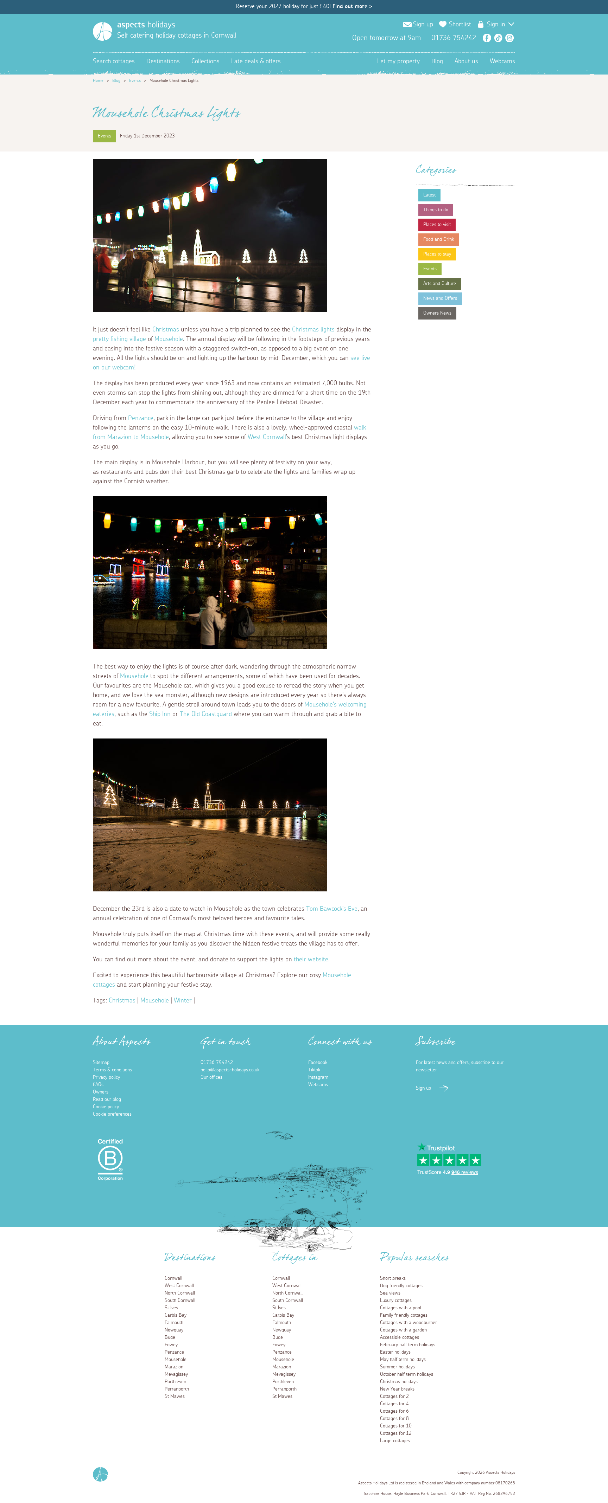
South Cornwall (180, 1300)
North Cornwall (180, 1293)
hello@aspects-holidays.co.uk (230, 1069)
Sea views (390, 1293)
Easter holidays (395, 1352)
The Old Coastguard (206, 714)
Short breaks (393, 1278)
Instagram (509, 38)
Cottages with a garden (403, 1330)
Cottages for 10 (396, 1426)
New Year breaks (397, 1389)
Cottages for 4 (394, 1403)
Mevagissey (176, 1374)
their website (311, 959)
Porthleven (175, 1381)
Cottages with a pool (400, 1307)
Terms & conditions (112, 1069)
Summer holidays (397, 1367)
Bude (170, 1337)
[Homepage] (102, 31)
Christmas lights (313, 330)
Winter (183, 1001)
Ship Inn (160, 714)
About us (466, 61)
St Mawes (175, 1396)
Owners (100, 1092)
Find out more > (352, 6)
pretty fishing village (119, 339)
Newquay (174, 1330)
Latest (429, 195)
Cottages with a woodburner (408, 1322)
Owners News (437, 313)
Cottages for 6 (394, 1411)
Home (98, 80)
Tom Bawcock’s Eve (331, 909)
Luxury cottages (396, 1300)
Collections (205, 61)
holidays (146, 25)
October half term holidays (406, 1374)
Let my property (398, 61)
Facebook (487, 38)
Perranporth (177, 1389)
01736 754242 (217, 1062)
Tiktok (314, 1069)
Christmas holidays (399, 1381)
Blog (437, 61)
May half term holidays (403, 1359)
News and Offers (440, 298)
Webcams (502, 61)
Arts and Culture (439, 283)
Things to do (435, 209)
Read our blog (107, 1099)
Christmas (165, 330)
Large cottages (395, 1440)
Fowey (171, 1344)
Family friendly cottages (404, 1315)
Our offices (211, 1077)
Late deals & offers (256, 61)
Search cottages (114, 61)
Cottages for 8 (394, 1418)
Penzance (140, 418)
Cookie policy (106, 1106)
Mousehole (168, 339)
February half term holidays (407, 1344)
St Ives (171, 1307)
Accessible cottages (399, 1337)
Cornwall (173, 1278)
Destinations (163, 61)
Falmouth (174, 1322)
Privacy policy (106, 1077)
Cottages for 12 (396, 1433)
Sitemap (101, 1062)
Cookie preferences (112, 1114)
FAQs (98, 1084)
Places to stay (437, 254)
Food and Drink (438, 239)
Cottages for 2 (394, 1396)
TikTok (498, 38)
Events (135, 80)
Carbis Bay (175, 1315)
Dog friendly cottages (401, 1285)
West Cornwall (267, 437)
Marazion (174, 1367)
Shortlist (460, 24)
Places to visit (437, 224)
